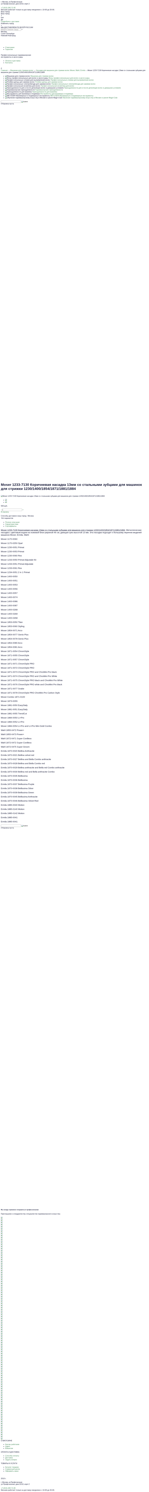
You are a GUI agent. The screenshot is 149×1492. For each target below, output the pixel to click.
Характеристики (11, 524)
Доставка (9, 1458)
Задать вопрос (11, 1460)
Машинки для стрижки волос (21, 70)
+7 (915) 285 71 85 (8, 8)
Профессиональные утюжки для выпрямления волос (72, 80)
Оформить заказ (11, 1471)
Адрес (7, 1446)
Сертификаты (10, 526)
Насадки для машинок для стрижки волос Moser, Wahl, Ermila (60, 70)
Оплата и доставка (12, 61)
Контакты (9, 63)
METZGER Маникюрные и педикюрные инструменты (71, 96)
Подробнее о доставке (10, 21)
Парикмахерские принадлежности (49, 90)
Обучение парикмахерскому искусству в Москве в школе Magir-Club (89, 98)
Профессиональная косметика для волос (57, 86)
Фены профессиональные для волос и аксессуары (69, 78)
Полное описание (12, 522)
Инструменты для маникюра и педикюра (56, 94)
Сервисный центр (12, 1469)
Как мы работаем (12, 1444)
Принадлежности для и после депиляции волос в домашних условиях (92, 88)
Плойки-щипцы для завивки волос (49, 82)
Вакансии (9, 1448)
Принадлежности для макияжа (44, 92)
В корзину (5, 512)
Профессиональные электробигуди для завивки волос (73, 84)
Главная (4, 70)
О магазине (10, 47)
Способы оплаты (12, 1456)
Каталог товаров (12, 1467)
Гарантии (9, 49)
